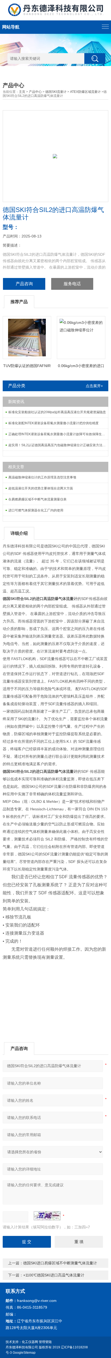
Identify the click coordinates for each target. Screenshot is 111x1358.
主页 (22, 92)
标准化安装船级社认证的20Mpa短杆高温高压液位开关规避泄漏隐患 (57, 412)
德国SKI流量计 (56, 92)
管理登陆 (45, 1342)
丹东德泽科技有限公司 (22, 1347)
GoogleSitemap (24, 1353)
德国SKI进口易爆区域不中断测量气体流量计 (60, 1263)
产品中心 (35, 92)
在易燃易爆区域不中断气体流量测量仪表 (37, 499)
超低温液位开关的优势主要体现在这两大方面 (40, 488)
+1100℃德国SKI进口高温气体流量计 (53, 1275)
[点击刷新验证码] (47, 1215)
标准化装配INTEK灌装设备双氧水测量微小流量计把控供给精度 (53, 423)
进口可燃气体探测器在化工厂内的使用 (35, 510)
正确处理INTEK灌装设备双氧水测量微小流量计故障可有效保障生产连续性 (58, 434)
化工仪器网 (30, 1342)
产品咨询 (24, 283)
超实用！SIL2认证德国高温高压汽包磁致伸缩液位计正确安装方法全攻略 (58, 445)
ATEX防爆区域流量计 (85, 92)
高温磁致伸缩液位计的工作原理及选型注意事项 (42, 477)
